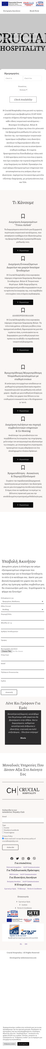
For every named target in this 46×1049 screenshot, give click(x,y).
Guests (6, 827)
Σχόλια (3, 681)
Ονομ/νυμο (5, 655)
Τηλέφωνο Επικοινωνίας (9, 672)
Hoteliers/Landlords (11, 830)
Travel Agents (9, 832)
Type (4, 825)
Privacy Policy (7, 836)
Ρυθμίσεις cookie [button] (9, 1044)
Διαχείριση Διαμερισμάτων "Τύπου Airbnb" (23, 223)
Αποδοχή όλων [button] (23, 1044)
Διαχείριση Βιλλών (23, 315)
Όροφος (4, 640)
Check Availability (23, 99)
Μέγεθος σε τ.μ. (6, 623)
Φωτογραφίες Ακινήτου (9, 649)
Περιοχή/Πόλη (6, 614)
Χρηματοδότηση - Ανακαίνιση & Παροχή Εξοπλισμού (23, 474)
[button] (6, 727)
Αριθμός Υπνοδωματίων (9, 631)
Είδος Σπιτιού (6, 606)
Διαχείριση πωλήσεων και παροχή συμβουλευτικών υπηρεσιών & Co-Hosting (23, 428)
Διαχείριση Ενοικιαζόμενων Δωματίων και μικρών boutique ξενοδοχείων (23, 267)
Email (3, 663)
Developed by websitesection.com (23, 957)
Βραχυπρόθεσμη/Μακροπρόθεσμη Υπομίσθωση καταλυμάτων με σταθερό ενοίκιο (23, 376)
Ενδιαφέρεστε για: (7, 598)
